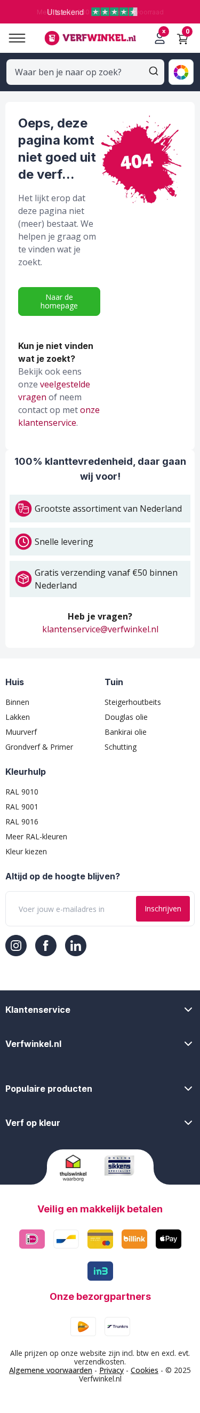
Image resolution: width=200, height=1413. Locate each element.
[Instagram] (16, 945)
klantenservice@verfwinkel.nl (100, 629)
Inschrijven (163, 908)
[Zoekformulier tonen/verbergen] (153, 71)
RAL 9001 (21, 806)
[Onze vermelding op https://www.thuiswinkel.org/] (78, 1168)
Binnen (17, 702)
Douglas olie (126, 717)
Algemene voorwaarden (50, 1370)
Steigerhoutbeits (133, 702)
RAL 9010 (21, 792)
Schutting (121, 747)
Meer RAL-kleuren (36, 836)
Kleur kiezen (26, 851)
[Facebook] (46, 945)
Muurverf (21, 732)
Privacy (111, 1370)
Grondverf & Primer (39, 747)
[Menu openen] (13, 38)
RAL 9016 (21, 821)
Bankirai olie (126, 732)
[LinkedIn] (75, 945)
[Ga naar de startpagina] (90, 38)
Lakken (17, 717)
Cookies (144, 1370)
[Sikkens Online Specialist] (122, 1165)
